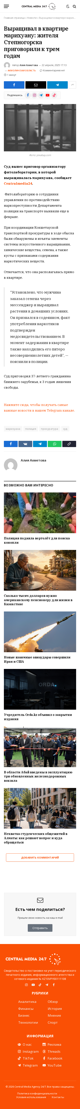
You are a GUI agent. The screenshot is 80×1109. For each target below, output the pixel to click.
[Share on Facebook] (14, 85)
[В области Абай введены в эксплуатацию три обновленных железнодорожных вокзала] (40, 746)
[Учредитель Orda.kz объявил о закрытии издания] (40, 689)
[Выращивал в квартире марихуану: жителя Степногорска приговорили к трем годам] (40, 127)
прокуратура (49, 429)
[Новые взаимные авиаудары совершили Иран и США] (40, 631)
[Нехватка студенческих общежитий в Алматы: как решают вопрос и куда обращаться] (40, 808)
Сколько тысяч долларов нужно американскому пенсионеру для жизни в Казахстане (38, 600)
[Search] (74, 6)
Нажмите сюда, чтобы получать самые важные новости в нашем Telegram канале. (39, 408)
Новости (32, 17)
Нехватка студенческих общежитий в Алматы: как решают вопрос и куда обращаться (35, 838)
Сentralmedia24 (18, 183)
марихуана (13, 429)
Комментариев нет (54, 70)
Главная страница (14, 17)
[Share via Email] (35, 85)
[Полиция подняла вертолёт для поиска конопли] (40, 512)
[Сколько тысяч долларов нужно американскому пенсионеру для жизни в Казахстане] (40, 570)
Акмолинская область (22, 70)
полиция (30, 429)
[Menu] (6, 6)
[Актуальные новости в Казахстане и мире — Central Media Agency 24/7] (38, 6)
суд (65, 429)
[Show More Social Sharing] (72, 85)
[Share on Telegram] (57, 85)
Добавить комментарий (40, 857)
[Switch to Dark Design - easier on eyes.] (67, 6)
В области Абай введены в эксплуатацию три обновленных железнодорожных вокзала (38, 776)
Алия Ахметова (29, 65)
